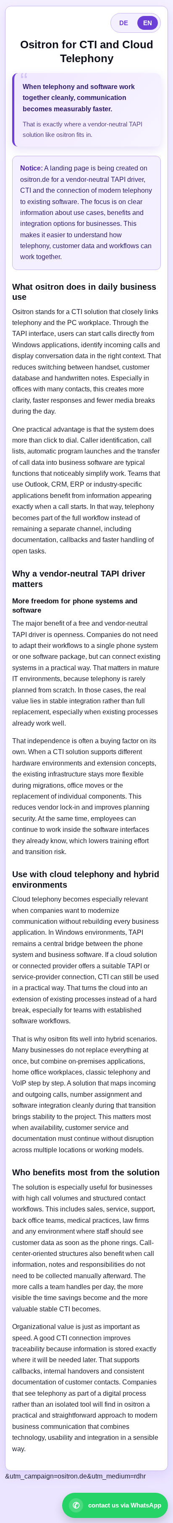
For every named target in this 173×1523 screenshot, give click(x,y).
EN (147, 22)
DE (123, 22)
